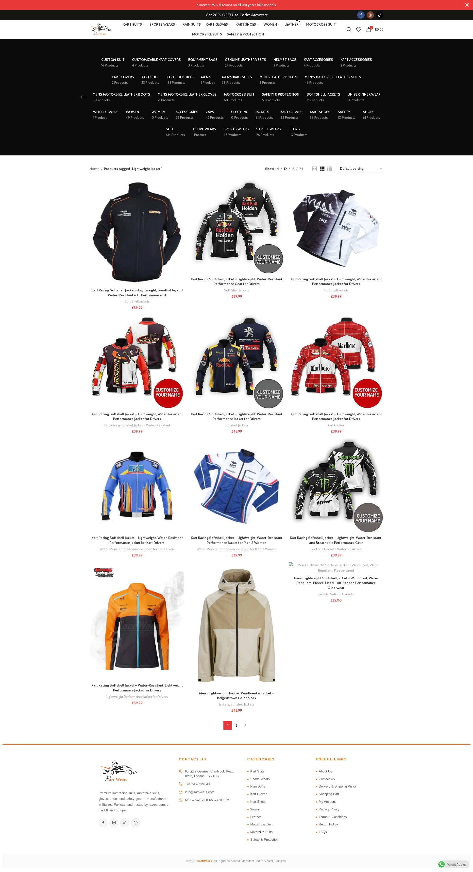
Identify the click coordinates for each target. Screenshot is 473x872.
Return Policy (328, 824)
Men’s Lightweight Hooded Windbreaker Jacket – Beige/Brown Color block (236, 695)
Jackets (224, 704)
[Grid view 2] (314, 169)
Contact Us (327, 779)
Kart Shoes (258, 802)
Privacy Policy (329, 809)
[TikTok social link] (379, 15)
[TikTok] (124, 822)
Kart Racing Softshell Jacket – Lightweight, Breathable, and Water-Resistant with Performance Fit (137, 292)
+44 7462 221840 (197, 784)
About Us (325, 771)
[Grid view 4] (329, 169)
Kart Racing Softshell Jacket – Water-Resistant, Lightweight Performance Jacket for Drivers (137, 687)
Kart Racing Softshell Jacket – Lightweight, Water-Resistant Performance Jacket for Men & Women (236, 540)
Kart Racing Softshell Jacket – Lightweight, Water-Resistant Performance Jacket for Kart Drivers (137, 540)
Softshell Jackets (236, 425)
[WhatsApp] (135, 822)
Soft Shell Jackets (137, 301)
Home (95, 169)
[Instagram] (113, 822)
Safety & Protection (264, 839)
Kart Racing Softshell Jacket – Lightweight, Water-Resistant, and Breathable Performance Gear (336, 540)
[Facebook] (103, 822)
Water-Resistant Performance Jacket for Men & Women (237, 549)
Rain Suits (257, 786)
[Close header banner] (467, 5)
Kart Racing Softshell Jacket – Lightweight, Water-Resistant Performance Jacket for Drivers (336, 281)
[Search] (349, 29)
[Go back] (83, 97)
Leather (255, 817)
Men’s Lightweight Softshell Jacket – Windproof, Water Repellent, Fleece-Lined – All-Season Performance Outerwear (336, 583)
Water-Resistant (349, 549)
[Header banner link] (229, 5)
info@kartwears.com (199, 792)
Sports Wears (260, 779)
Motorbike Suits (261, 832)
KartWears (204, 861)
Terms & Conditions (333, 817)
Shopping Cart (329, 794)
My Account (327, 802)
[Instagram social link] (370, 15)
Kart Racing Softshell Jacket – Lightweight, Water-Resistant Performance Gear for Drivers (236, 281)
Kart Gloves (336, 425)
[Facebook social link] (361, 15)
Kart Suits (257, 771)
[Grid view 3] (322, 169)
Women (255, 809)
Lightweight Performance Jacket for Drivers (137, 697)
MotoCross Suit (261, 824)
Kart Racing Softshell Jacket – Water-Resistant (137, 425)
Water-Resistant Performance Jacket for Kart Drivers (137, 549)
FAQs (323, 832)
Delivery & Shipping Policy (338, 786)
